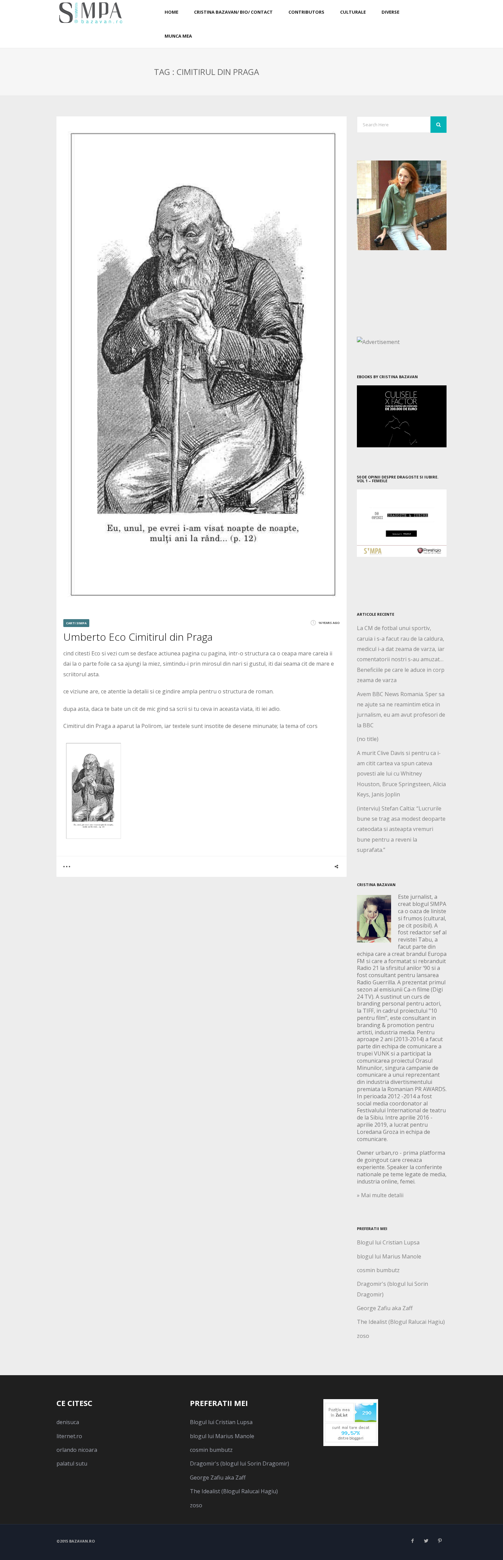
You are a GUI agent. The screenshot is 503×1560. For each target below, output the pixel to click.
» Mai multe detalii (380, 1195)
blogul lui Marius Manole (389, 1256)
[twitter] (426, 1541)
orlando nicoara (76, 1450)
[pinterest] (440, 1541)
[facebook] (412, 1541)
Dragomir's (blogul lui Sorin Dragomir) (239, 1463)
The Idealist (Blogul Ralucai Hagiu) (401, 1322)
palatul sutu (71, 1463)
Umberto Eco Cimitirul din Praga (137, 637)
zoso (363, 1336)
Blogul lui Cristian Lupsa (388, 1242)
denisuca (67, 1422)
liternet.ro (69, 1436)
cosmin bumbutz (378, 1270)
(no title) (367, 739)
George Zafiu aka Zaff (385, 1308)
